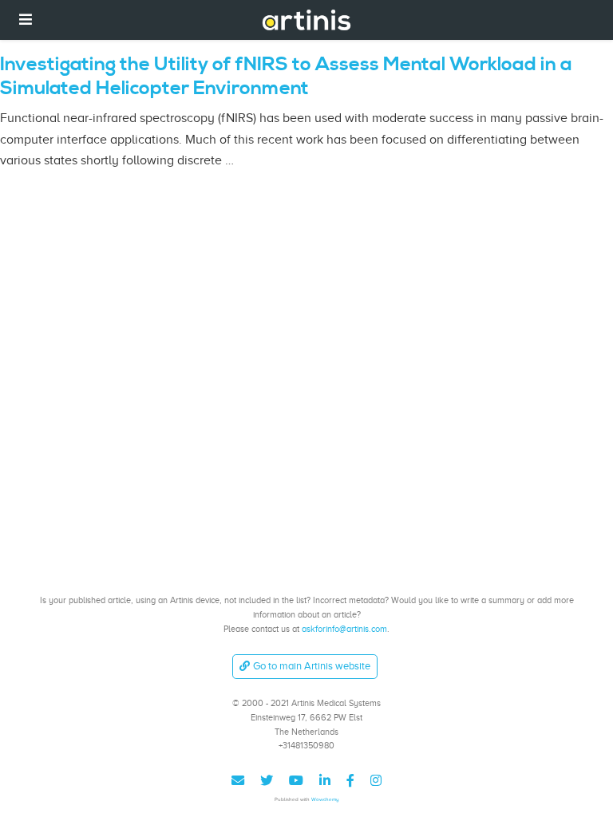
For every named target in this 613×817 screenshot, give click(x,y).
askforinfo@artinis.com (344, 628)
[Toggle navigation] (25, 19)
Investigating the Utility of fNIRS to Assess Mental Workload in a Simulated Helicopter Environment (286, 77)
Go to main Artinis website (311, 666)
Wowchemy (325, 799)
